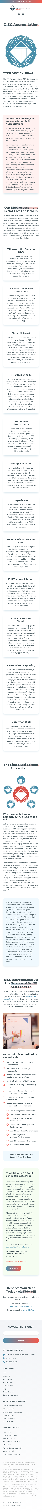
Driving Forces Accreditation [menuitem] (12, 1412)
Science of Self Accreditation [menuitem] (12, 1406)
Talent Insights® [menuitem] (8, 1451)
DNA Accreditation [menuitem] (9, 1418)
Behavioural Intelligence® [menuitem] (11, 1454)
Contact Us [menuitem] (20, 1)
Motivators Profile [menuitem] (9, 1438)
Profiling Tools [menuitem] (8, 1382)
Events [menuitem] (28, 1)
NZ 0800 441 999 (12, 1362)
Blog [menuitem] (4, 1389)
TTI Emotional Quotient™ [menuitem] (11, 1442)
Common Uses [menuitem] (8, 1385)
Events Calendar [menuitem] (8, 1392)
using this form (29, 1310)
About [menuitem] (13, 1)
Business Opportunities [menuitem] (10, 1395)
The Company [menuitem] (7, 1379)
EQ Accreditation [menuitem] (8, 1415)
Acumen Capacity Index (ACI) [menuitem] (12, 1448)
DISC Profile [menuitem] (7, 1432)
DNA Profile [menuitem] (7, 1445)
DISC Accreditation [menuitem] (9, 1409)
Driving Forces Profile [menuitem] (10, 1435)
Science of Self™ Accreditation (17, 1247)
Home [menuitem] (5, 1373)
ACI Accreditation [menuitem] (8, 1421)
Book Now (14, 1268)
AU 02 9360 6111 (11, 1358)
